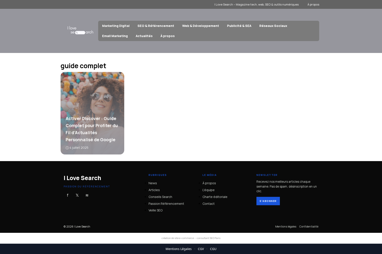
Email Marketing (115, 36)
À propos (313, 4)
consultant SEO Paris (208, 238)
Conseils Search (160, 197)
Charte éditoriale (214, 197)
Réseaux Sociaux (273, 26)
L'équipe (208, 190)
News (153, 183)
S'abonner (268, 201)
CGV (201, 249)
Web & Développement (200, 26)
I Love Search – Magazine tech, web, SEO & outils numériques (256, 4)
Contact (208, 203)
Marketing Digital (116, 26)
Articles (154, 190)
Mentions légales (285, 226)
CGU (213, 249)
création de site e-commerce (178, 238)
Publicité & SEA (239, 26)
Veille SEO (155, 210)
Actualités (144, 36)
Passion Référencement (166, 203)
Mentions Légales (179, 249)
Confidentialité (308, 226)
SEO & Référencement (156, 26)
